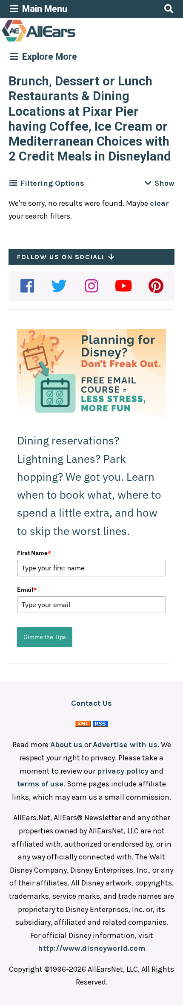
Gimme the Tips (44, 637)
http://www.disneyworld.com (91, 948)
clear (159, 203)
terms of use (40, 784)
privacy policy (123, 771)
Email (27, 589)
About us (66, 744)
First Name (34, 553)
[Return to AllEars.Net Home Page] (65, 41)
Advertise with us (125, 744)
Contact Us (91, 703)
